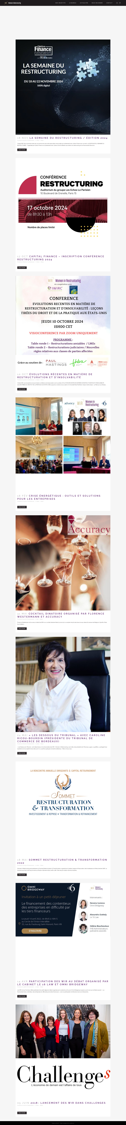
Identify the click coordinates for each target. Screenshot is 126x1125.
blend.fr (57, 1123)
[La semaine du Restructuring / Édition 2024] (63, 87)
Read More (22, 149)
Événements (31, 140)
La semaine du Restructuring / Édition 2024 (69, 138)
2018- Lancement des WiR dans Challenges (68, 1102)
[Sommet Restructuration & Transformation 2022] (63, 809)
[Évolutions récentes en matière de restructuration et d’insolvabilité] (63, 323)
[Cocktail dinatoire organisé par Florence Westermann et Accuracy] (63, 562)
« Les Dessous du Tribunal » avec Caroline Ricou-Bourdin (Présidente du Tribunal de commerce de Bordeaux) (61, 738)
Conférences (30, 262)
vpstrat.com (72, 1123)
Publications (30, 1105)
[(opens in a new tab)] (63, 205)
